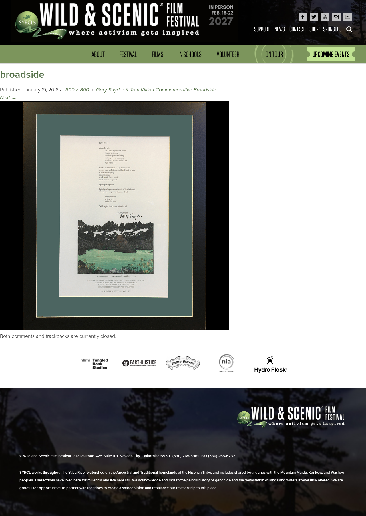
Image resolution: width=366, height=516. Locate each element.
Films (157, 54)
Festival (128, 54)
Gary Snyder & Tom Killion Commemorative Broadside (156, 90)
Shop (314, 29)
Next (8, 98)
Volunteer (228, 54)
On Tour (274, 54)
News (279, 29)
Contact (297, 29)
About (98, 54)
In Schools (190, 54)
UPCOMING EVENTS (331, 54)
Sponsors (332, 29)
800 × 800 (77, 90)
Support (262, 29)
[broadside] (114, 329)
